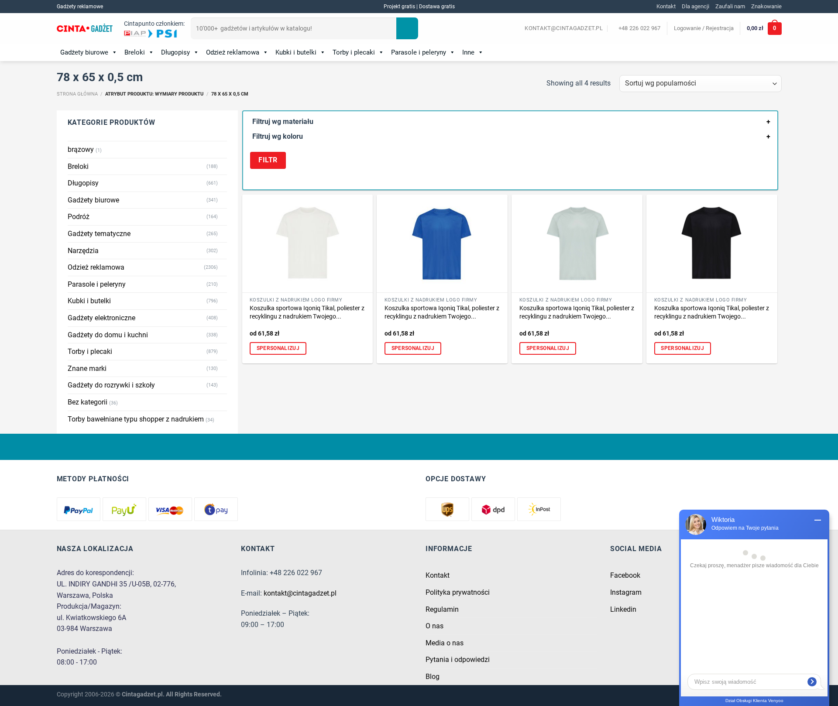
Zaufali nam (730, 6)
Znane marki (87, 368)
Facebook (625, 575)
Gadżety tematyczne (99, 234)
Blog (433, 676)
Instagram (626, 592)
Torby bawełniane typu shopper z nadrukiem (136, 419)
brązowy (81, 149)
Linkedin (623, 609)
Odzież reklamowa (232, 52)
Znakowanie (766, 6)
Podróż (78, 216)
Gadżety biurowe (84, 52)
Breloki (134, 52)
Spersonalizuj (278, 348)
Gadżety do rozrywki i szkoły (111, 385)
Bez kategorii (87, 402)
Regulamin (442, 609)
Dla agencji (695, 6)
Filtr (267, 160)
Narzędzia (83, 251)
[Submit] (407, 28)
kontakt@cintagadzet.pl (300, 593)
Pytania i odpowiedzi (458, 659)
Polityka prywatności (458, 592)
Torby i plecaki (354, 52)
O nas (434, 626)
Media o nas (445, 643)
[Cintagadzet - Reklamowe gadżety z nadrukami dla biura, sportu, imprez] (85, 29)
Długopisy (175, 52)
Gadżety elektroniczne (101, 318)
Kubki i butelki (295, 52)
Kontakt (666, 6)
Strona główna (77, 94)
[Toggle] (223, 166)
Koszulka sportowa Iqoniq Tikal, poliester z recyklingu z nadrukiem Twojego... (307, 312)
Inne (468, 52)
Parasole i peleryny (418, 52)
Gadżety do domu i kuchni (108, 335)
